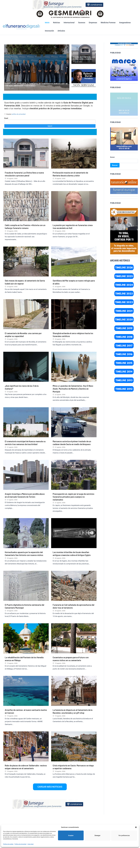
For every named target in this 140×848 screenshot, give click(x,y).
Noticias (56, 22)
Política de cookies (8, 844)
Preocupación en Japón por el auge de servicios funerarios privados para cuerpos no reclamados (73, 496)
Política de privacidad (20, 844)
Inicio (47, 22)
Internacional (69, 22)
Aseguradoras (125, 22)
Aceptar (70, 835)
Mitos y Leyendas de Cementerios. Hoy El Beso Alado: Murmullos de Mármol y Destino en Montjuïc (73, 388)
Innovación (49, 31)
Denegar (97, 835)
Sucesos (81, 22)
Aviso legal (30, 844)
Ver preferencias (124, 835)
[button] (136, 827)
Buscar (112, 157)
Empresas (93, 22)
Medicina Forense (108, 22)
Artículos (61, 31)
